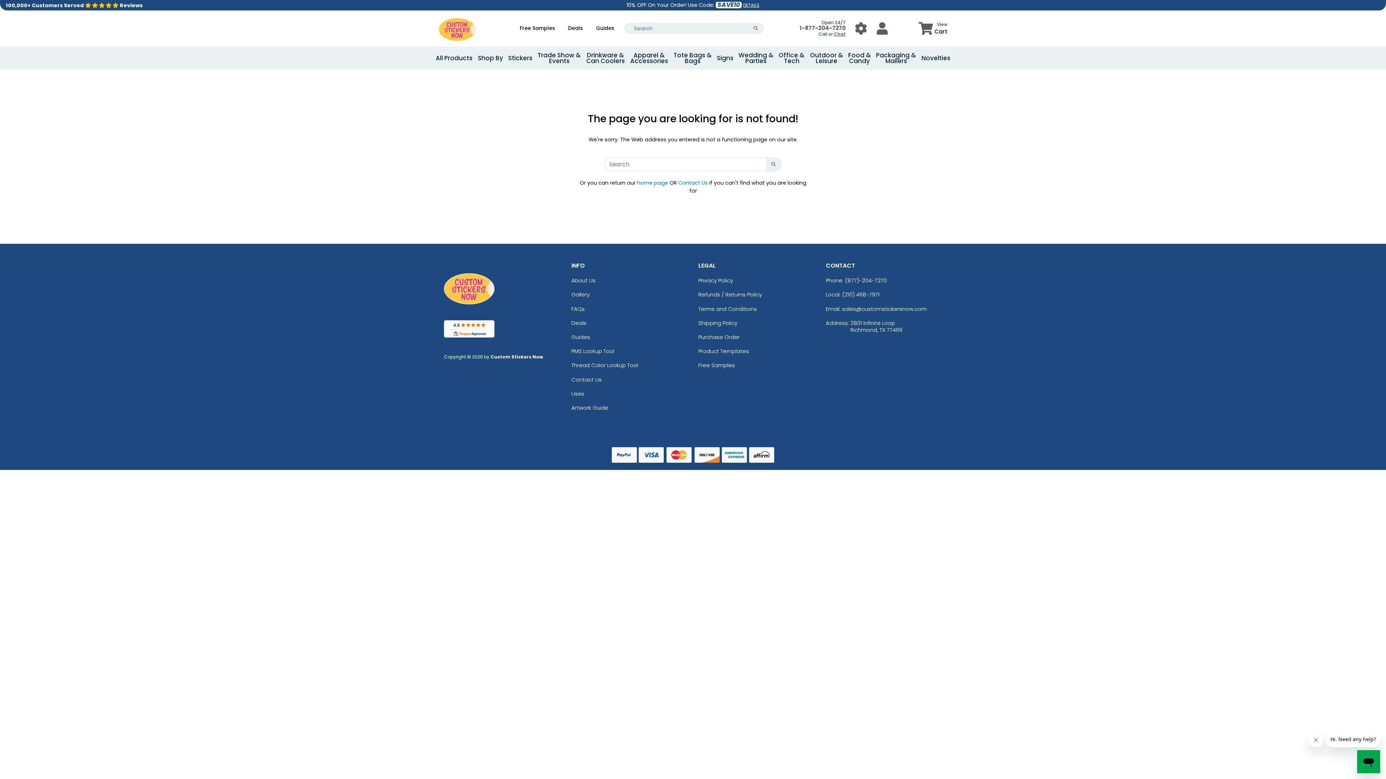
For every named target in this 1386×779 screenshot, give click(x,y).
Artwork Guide (590, 407)
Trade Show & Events (559, 58)
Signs (725, 58)
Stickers (520, 58)
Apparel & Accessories (649, 58)
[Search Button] (756, 28)
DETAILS (751, 5)
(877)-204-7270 (866, 280)
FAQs (578, 309)
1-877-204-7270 (822, 28)
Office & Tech (792, 58)
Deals (575, 28)
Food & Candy (859, 58)
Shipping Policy (717, 323)
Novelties (935, 58)
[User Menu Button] (861, 28)
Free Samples (537, 28)
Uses (577, 393)
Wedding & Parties (755, 58)
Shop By (490, 58)
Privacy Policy (715, 280)
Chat (840, 34)
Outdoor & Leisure (826, 58)
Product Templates (723, 351)
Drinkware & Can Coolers (605, 58)
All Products (454, 58)
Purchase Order (719, 337)
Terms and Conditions (727, 309)
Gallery (580, 294)
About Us (583, 280)
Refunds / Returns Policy (730, 294)
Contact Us (693, 182)
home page (652, 182)
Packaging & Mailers (896, 58)
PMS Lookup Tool (592, 351)
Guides (605, 28)
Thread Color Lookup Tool (604, 365)
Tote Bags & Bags (693, 58)
